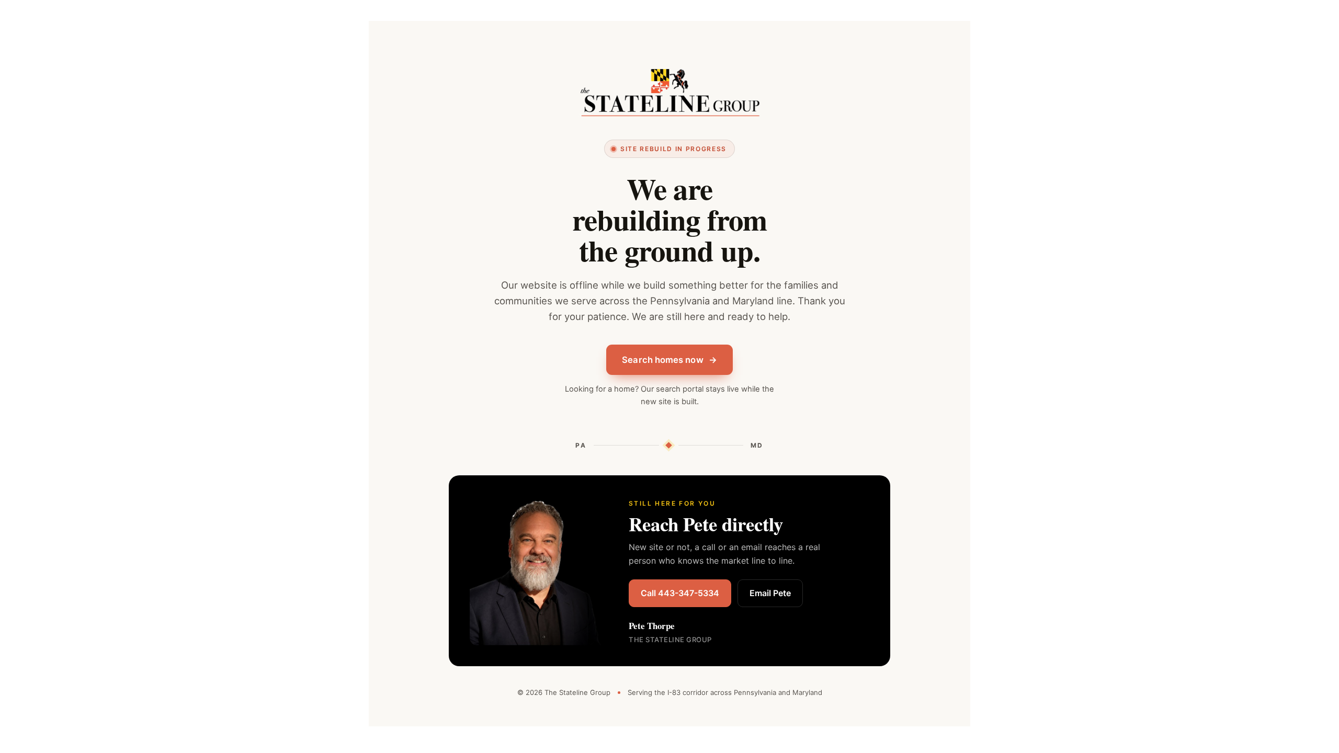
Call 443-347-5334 (680, 593)
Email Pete (770, 593)
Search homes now (669, 360)
